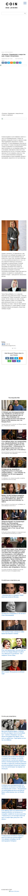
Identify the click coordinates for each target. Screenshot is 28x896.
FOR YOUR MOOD (19, 58)
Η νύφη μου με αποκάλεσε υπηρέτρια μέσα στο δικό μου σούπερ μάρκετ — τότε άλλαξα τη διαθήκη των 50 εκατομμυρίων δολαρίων (13, 472)
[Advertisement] (14, 33)
